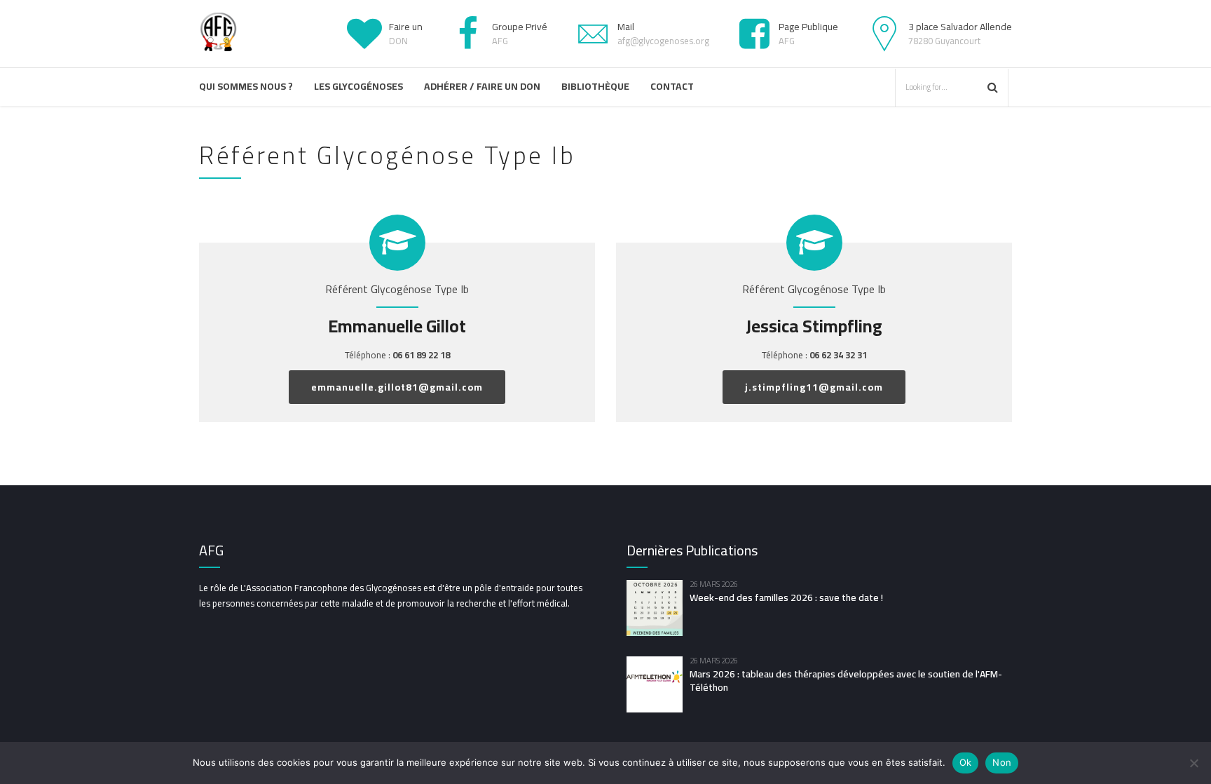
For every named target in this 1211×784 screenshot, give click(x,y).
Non (1001, 762)
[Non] (1193, 763)
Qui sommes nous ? (246, 86)
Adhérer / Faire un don (482, 86)
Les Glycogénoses (358, 86)
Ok (965, 762)
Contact (672, 86)
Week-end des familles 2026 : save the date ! (786, 597)
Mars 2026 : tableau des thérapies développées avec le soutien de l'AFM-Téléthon (846, 680)
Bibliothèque (595, 86)
